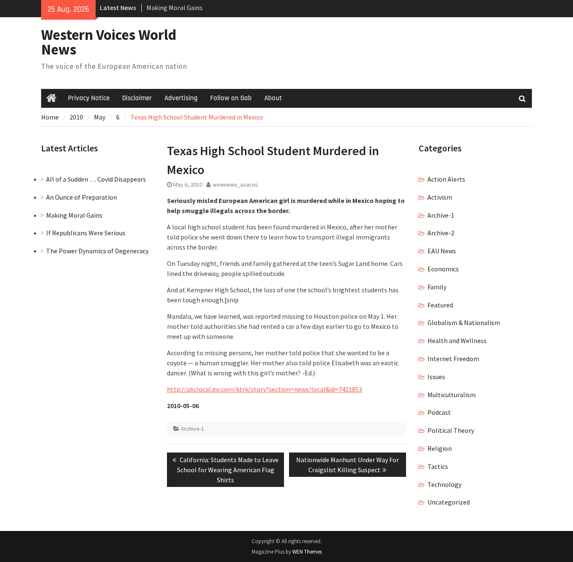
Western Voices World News (109, 42)
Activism (439, 197)
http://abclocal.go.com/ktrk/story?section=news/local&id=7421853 (264, 389)
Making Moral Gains (174, 7)
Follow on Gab (231, 98)
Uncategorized (448, 502)
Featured (440, 305)
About (273, 98)
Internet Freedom (453, 358)
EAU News (441, 251)
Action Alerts (446, 179)
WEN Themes (307, 551)
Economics (443, 269)
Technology (444, 484)
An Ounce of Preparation (81, 197)
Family (436, 287)
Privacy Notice (88, 98)
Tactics (437, 466)
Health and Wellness (457, 340)
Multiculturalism (451, 394)
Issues (436, 376)
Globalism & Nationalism (463, 322)
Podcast (439, 412)
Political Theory (450, 430)
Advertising (181, 98)
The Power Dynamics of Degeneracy (97, 251)
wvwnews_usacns (235, 184)
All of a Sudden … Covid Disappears (96, 179)
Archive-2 (440, 233)
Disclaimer (137, 98)
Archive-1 (192, 428)
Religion (439, 448)
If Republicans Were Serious (85, 233)
